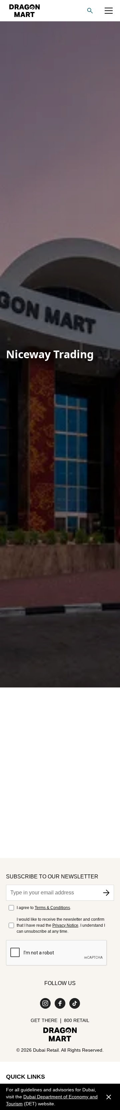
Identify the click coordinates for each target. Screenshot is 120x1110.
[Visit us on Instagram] (45, 1003)
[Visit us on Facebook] (60, 1003)
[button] (109, 11)
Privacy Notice (65, 925)
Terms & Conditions (52, 907)
